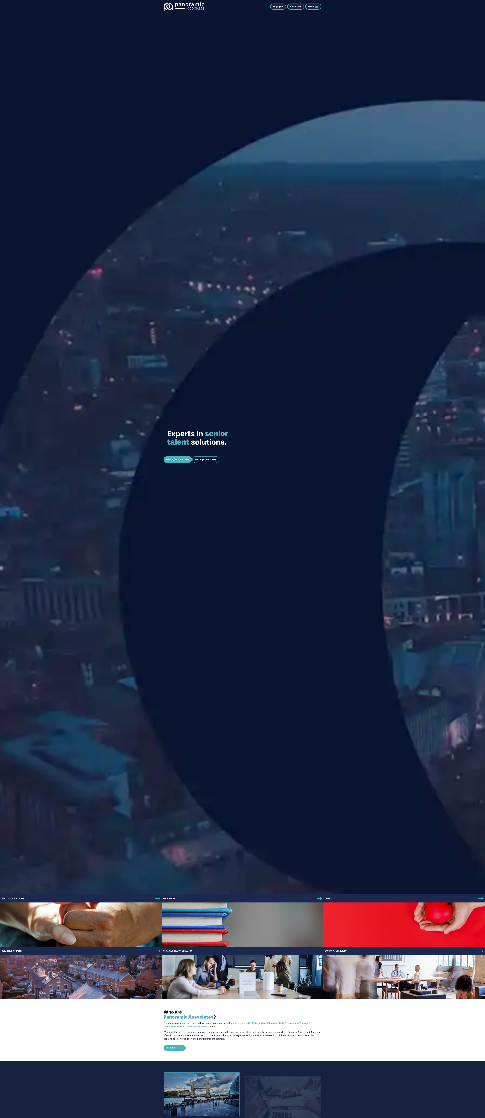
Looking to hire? (202, 459)
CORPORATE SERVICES (336, 951)
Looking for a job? (174, 459)
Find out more (171, 1048)
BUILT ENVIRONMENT (12, 951)
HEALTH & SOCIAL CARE (13, 898)
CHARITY (329, 898)
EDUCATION (169, 898)
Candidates (295, 6)
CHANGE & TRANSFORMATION (177, 951)
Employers (278, 6)
